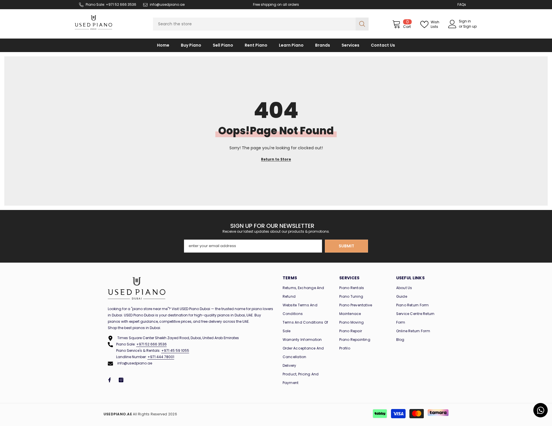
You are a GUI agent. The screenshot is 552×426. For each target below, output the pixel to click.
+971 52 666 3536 (151, 344)
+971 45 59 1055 (175, 350)
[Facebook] (109, 380)
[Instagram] (121, 380)
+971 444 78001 (160, 356)
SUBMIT (346, 246)
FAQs (461, 4)
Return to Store (276, 159)
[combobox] (254, 24)
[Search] (261, 24)
